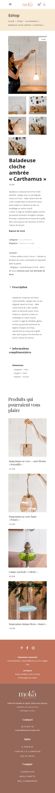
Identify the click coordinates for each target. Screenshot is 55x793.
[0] (39, 4)
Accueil (11, 21)
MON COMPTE (27, 776)
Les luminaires (31, 21)
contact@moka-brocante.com (27, 730)
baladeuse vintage (27, 243)
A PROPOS (27, 746)
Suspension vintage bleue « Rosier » (28, 624)
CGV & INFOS (27, 756)
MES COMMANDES (27, 781)
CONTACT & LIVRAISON (27, 751)
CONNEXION (27, 771)
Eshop (20, 21)
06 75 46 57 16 (27, 726)
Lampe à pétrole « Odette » (23, 571)
